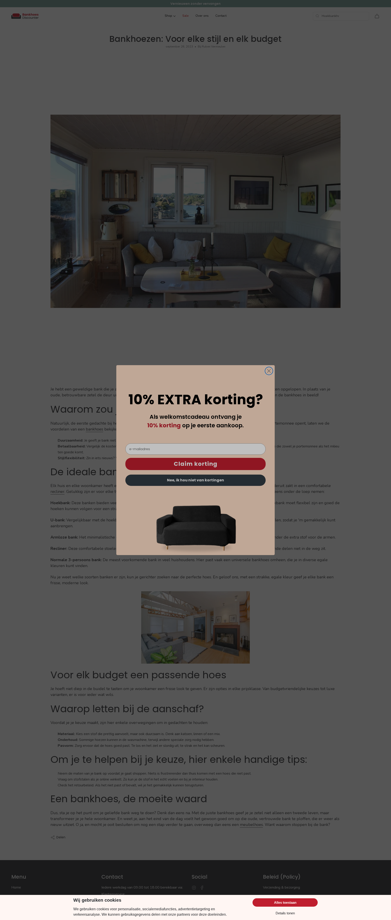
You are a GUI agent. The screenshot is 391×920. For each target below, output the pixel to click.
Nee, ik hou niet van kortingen (195, 480)
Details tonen (285, 913)
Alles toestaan (285, 902)
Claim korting (195, 464)
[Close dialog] (269, 371)
